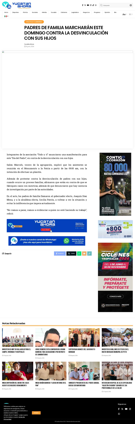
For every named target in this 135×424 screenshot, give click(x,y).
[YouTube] (87, 5)
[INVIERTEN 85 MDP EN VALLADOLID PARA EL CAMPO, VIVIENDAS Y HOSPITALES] (17, 337)
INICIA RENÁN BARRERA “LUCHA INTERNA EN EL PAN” (50, 384)
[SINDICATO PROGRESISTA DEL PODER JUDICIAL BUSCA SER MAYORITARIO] (84, 371)
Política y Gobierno (34, 22)
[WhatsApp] (95, 5)
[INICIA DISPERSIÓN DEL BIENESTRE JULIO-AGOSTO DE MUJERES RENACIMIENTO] (17, 371)
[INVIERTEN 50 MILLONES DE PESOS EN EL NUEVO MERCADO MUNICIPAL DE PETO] (117, 337)
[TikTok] (93, 5)
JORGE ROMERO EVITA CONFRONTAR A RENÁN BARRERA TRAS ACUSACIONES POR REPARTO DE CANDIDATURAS (50, 352)
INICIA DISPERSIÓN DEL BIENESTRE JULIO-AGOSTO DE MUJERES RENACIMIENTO (15, 384)
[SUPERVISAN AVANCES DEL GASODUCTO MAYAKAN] (84, 337)
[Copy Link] (89, 253)
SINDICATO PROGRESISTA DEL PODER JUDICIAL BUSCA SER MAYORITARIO (84, 384)
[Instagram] (90, 5)
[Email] (84, 253)
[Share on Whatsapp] (79, 253)
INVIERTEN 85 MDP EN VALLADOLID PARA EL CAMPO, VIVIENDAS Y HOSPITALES (16, 350)
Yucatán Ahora (29, 44)
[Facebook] (83, 5)
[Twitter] (85, 5)
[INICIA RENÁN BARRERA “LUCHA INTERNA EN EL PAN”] (50, 371)
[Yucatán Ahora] (16, 5)
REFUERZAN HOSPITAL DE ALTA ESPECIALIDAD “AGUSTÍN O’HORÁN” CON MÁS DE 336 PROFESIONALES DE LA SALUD (117, 385)
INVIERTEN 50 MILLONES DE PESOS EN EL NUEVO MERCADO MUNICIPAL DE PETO (115, 350)
